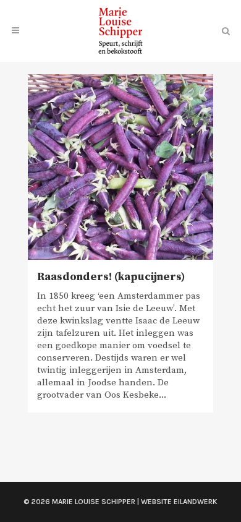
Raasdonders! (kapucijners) (111, 277)
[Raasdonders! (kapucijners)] (120, 167)
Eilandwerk (196, 501)
